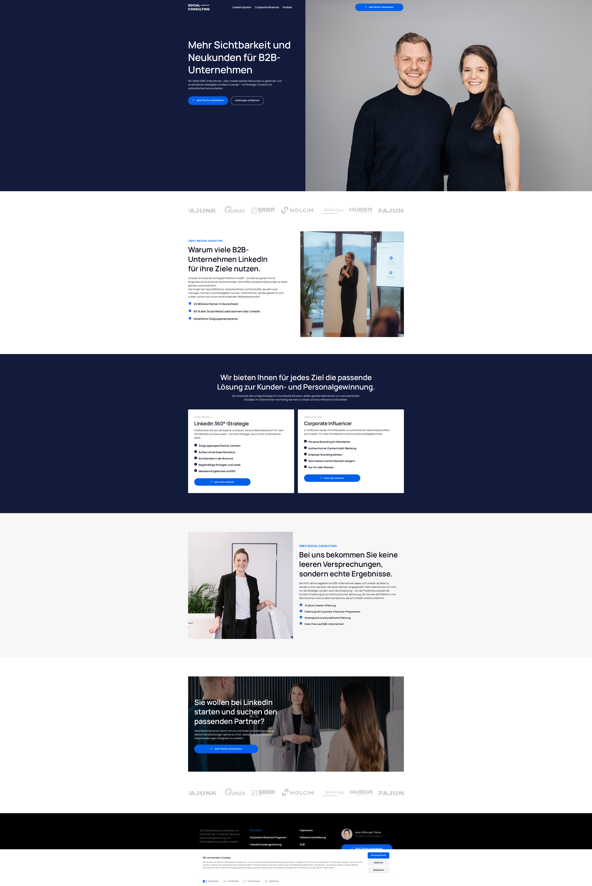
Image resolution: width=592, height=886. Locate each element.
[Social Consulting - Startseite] (198, 7)
